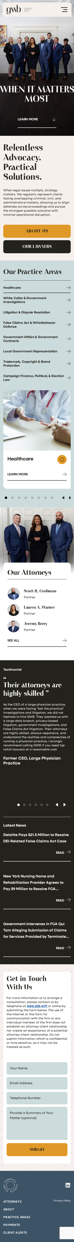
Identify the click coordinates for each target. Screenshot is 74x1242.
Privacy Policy (62, 1200)
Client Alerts (15, 1232)
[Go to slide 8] (52, 497)
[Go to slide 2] (12, 497)
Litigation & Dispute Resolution (26, 312)
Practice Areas (16, 1217)
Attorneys (12, 1201)
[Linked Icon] (68, 1185)
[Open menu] (64, 9)
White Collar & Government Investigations (24, 300)
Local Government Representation (30, 351)
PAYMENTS (11, 1225)
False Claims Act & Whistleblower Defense (29, 324)
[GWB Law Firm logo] (19, 9)
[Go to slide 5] (32, 497)
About (8, 1209)
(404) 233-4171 (37, 1006)
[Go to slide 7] (45, 497)
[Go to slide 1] (5, 497)
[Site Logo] (10, 1185)
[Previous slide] (63, 497)
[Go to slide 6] (38, 497)
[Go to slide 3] (19, 497)
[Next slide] (70, 497)
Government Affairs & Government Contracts (30, 339)
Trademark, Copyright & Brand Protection (26, 363)
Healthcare (12, 287)
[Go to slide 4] (25, 497)
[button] (18, 804)
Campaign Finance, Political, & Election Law (33, 378)
